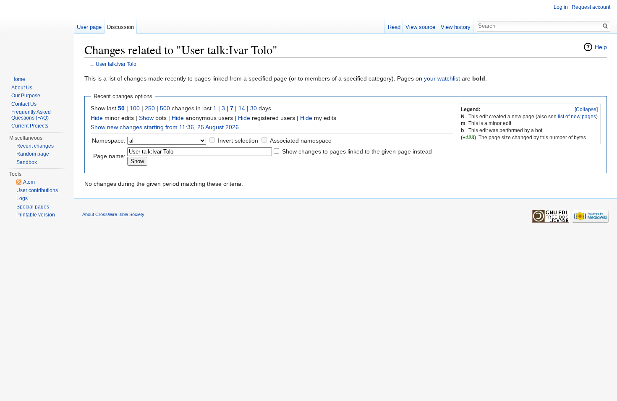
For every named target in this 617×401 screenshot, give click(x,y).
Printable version (35, 215)
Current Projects (29, 126)
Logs (22, 198)
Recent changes (35, 146)
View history (456, 27)
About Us (21, 88)
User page (89, 27)
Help (601, 47)
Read (394, 27)
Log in (561, 7)
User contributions (37, 190)
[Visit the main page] (37, 33)
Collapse (586, 109)
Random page (32, 154)
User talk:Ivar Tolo (116, 64)
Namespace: (108, 140)
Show (146, 118)
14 (241, 108)
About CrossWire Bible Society (113, 214)
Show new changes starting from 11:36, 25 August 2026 (165, 127)
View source (420, 27)
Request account (591, 7)
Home (18, 79)
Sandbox (26, 162)
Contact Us (24, 104)
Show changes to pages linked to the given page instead (357, 151)
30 (253, 108)
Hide (97, 118)
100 (135, 108)
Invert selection (238, 140)
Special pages (32, 207)
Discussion (120, 27)
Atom (29, 182)
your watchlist (442, 78)
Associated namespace (301, 140)
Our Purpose (25, 96)
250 (150, 108)
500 (165, 108)
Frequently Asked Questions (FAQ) (31, 115)
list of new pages (577, 117)
